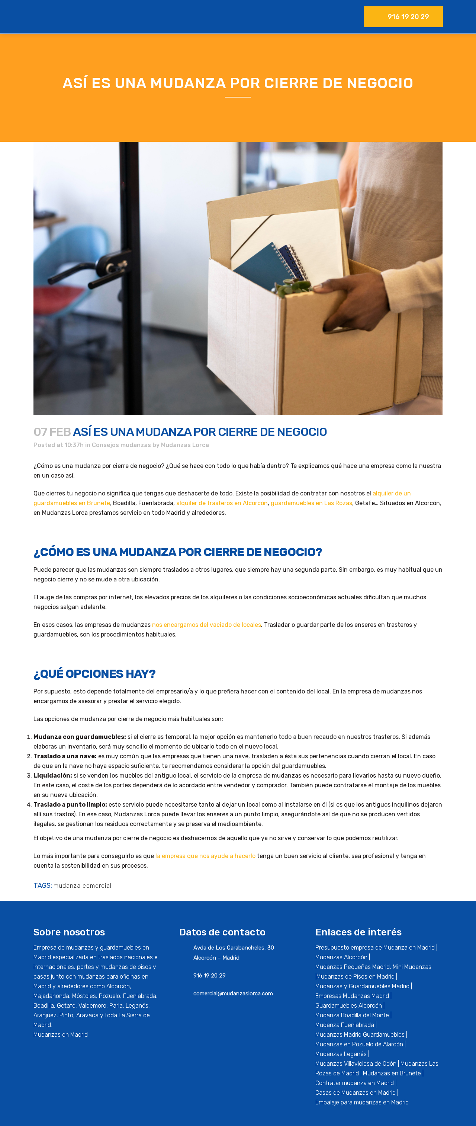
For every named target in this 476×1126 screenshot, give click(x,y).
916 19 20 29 (408, 17)
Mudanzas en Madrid (60, 1034)
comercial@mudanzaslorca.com (233, 993)
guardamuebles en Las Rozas (311, 503)
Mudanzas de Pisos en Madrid (355, 976)
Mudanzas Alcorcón (341, 957)
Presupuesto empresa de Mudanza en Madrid (375, 947)
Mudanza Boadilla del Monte (352, 1015)
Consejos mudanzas (121, 445)
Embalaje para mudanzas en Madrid (362, 1102)
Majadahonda (51, 995)
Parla (116, 1005)
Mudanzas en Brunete (392, 1073)
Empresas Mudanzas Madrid (352, 995)
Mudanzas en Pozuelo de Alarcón (359, 1044)
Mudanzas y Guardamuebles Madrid (362, 986)
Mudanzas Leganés (341, 1054)
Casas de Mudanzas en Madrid (355, 1092)
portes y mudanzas (102, 966)
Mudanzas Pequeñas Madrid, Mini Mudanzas (373, 966)
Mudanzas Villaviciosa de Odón (355, 1063)
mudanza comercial (83, 885)
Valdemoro (92, 1005)
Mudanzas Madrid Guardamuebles (360, 1034)
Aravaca (87, 1015)
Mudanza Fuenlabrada (344, 1024)
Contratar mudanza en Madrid (354, 1083)
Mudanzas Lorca (185, 445)
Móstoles (84, 995)
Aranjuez (45, 1015)
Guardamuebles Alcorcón (348, 1005)
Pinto (66, 1015)
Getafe (66, 1005)
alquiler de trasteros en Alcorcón (222, 503)
